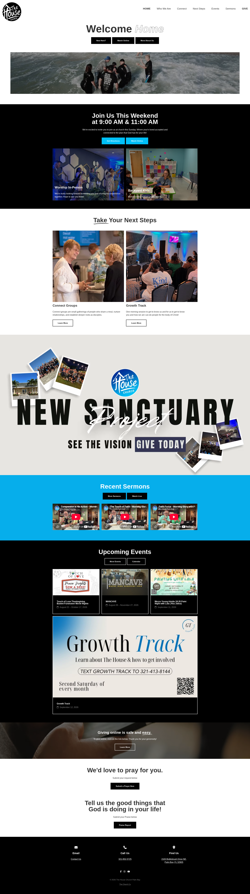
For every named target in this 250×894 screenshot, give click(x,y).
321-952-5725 (125, 859)
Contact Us (76, 859)
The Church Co (125, 884)
